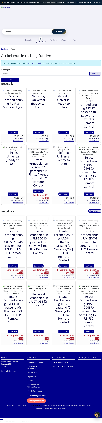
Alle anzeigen (93, 211)
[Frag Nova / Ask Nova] (97, 415)
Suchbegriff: (5, 70)
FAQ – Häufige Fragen (60, 362)
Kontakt (30, 381)
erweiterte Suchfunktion (35, 63)
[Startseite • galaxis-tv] (51, 16)
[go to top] (1, 419)
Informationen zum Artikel (62, 366)
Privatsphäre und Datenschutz (34, 367)
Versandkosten (18, 141)
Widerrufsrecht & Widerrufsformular (34, 386)
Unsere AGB (32, 373)
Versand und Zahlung (35, 362)
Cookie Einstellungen (35, 391)
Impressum (31, 377)
